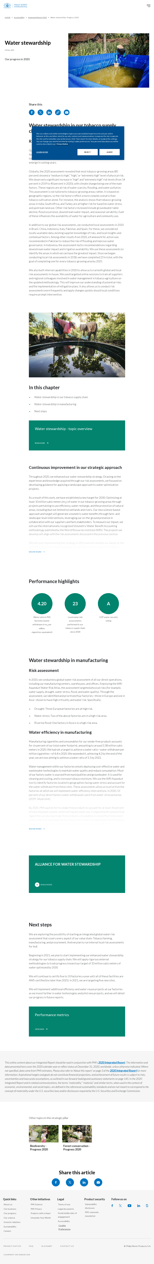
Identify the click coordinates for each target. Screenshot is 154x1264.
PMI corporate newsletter (92, 1214)
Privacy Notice (62, 144)
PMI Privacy (36, 1209)
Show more (35, 552)
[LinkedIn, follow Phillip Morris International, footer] (138, 1205)
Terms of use (64, 1204)
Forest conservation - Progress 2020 (76, 1147)
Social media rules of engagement (67, 1215)
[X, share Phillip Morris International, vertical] (40, 112)
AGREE (109, 152)
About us (8, 1204)
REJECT (87, 152)
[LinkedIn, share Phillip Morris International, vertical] (49, 112)
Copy (58, 112)
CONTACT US (67, 1246)
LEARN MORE (42, 152)
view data (39, 1029)
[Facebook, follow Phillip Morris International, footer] (112, 1205)
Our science (9, 1217)
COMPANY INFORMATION (17, 1254)
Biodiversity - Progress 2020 (39, 1147)
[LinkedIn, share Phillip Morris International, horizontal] (84, 1182)
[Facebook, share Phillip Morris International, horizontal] (56, 1182)
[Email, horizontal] (98, 1182)
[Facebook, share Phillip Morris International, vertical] (32, 112)
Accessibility (64, 1221)
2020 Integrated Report (111, 1062)
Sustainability (10, 1226)
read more (40, 443)
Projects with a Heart (41, 1213)
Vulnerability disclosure (91, 1206)
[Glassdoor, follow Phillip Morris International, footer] (147, 1205)
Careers (7, 1231)
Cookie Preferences (65, 1227)
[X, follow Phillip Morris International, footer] (120, 1205)
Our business (10, 1209)
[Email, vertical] (66, 112)
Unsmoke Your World (41, 1217)
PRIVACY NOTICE (12, 1246)
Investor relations (12, 1222)
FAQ (31, 1246)
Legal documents (66, 1209)
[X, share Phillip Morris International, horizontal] (70, 1182)
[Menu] (148, 6)
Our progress (10, 1213)
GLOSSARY (46, 1246)
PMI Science (36, 1204)
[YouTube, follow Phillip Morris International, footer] (129, 1205)
